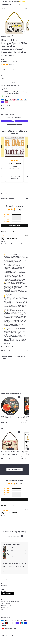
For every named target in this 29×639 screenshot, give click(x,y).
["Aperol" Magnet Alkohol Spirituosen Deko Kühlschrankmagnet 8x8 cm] (10, 410)
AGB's (2, 587)
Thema (3, 76)
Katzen (8, 36)
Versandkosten (11, 114)
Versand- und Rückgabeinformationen (10, 601)
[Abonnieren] (22, 536)
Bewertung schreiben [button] (14, 225)
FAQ (2, 611)
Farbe (12, 69)
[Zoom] (23, 31)
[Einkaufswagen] (23, 4)
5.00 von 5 (19, 209)
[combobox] (14, 8)
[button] (5, 64)
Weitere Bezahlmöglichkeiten (14, 124)
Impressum (4, 583)
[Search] (26, 8)
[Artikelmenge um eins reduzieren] (2, 111)
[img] (14, 160)
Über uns (3, 599)
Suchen (3, 609)
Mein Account (4, 613)
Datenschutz (4, 585)
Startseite (3, 36)
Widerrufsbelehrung (6, 589)
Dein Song (3, 591)
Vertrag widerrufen (8, 593)
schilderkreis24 (7, 5)
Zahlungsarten (4, 607)
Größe (3, 69)
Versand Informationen (6, 603)
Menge (3, 108)
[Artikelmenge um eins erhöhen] (8, 111)
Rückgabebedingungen (6, 605)
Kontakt (3, 582)
